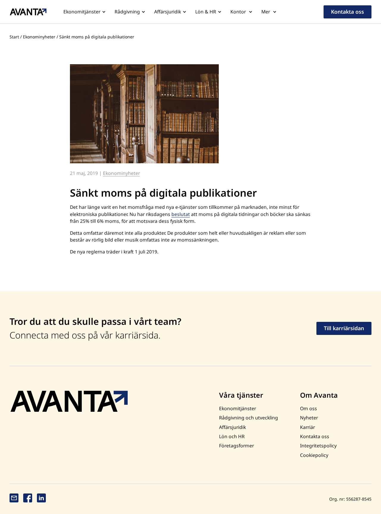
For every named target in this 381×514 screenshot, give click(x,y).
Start (14, 37)
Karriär (307, 427)
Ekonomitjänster (81, 11)
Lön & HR (205, 11)
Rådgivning (127, 11)
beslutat (180, 214)
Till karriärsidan (344, 328)
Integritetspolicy (318, 445)
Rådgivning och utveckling (248, 417)
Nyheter (309, 417)
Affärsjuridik (167, 11)
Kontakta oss (347, 11)
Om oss (308, 408)
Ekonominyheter (39, 37)
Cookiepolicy (314, 455)
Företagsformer (236, 445)
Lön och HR (232, 436)
